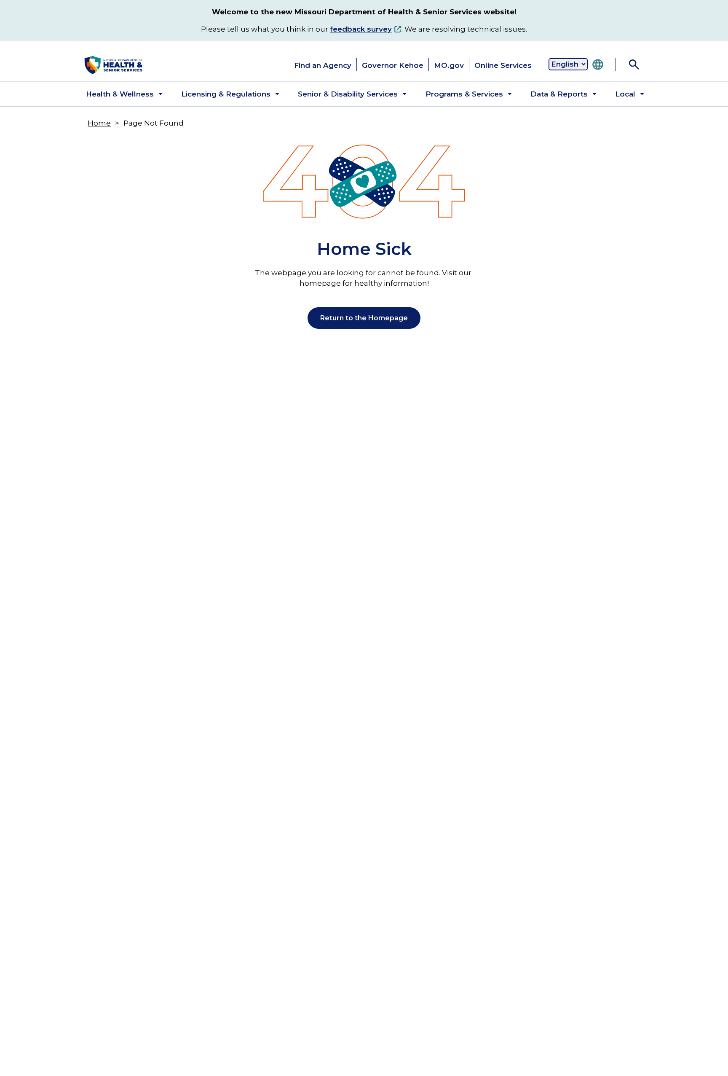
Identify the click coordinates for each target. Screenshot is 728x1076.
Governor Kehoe (392, 65)
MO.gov (449, 65)
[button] (117, 94)
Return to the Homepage (364, 318)
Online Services (503, 65)
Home (99, 123)
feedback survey (361, 29)
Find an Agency (322, 65)
